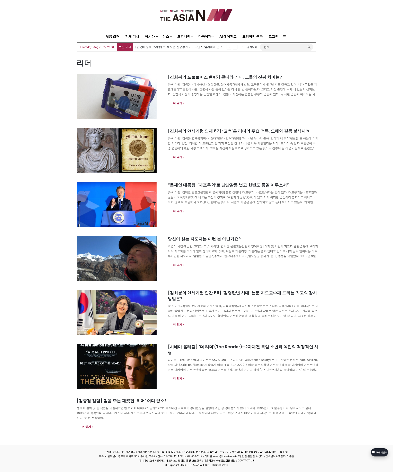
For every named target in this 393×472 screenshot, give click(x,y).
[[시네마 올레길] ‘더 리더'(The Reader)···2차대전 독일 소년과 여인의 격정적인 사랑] (120, 366)
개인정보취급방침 (226, 460)
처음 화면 (113, 36)
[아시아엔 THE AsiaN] (196, 15)
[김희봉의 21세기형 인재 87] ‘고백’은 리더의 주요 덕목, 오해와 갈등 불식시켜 (239, 131)
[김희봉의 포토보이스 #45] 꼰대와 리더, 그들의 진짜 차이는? (225, 77)
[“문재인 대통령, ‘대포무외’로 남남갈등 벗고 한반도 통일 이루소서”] (120, 204)
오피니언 (183, 36)
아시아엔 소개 (146, 460)
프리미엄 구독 (252, 36)
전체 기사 (132, 36)
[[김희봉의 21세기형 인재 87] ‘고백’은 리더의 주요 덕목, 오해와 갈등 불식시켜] (120, 150)
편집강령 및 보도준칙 (190, 460)
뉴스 (166, 36)
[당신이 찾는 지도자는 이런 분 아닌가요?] (120, 258)
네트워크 (171, 460)
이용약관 (208, 460)
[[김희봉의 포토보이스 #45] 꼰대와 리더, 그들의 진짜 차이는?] (120, 96)
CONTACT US (246, 460)
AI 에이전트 (228, 36)
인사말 (160, 460)
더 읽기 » (178, 103)
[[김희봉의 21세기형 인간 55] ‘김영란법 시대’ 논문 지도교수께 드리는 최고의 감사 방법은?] (120, 312)
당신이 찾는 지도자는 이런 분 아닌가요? (204, 239)
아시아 (150, 36)
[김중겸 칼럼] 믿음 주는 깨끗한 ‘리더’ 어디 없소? (122, 401)
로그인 (273, 36)
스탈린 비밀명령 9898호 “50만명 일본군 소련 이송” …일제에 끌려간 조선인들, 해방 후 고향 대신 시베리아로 (205, 47)
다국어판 (204, 36)
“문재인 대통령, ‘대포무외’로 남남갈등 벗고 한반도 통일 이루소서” (228, 185)
